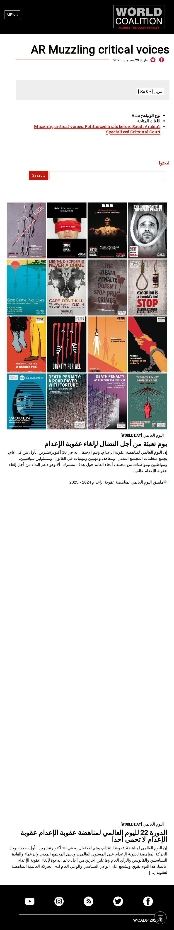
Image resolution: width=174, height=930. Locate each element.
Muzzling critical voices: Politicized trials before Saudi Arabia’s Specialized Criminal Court (97, 129)
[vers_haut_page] (160, 918)
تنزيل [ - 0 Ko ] (150, 91)
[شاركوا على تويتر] (153, 60)
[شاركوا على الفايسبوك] (161, 60)
